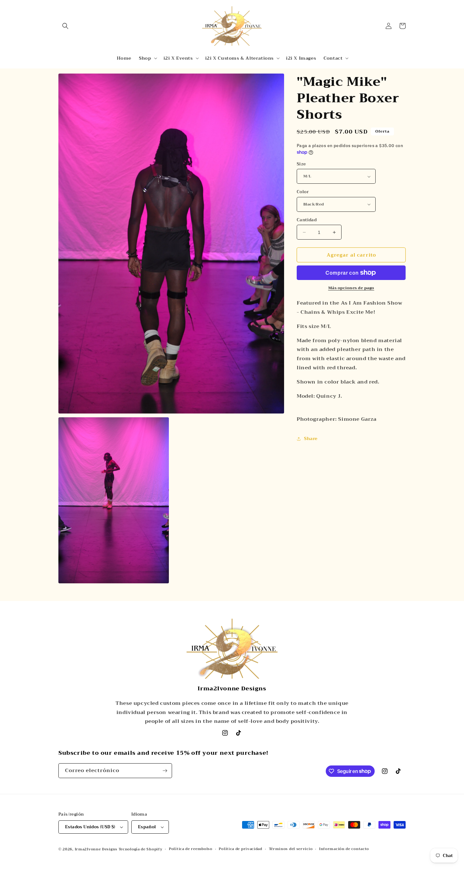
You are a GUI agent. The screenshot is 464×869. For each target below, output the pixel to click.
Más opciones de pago (351, 288)
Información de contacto (344, 849)
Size (301, 164)
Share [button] (311, 438)
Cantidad (307, 220)
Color (303, 192)
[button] (65, 26)
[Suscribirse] (165, 770)
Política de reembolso (190, 849)
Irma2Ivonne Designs (96, 849)
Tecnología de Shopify (141, 849)
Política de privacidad (240, 849)
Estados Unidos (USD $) (90, 826)
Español (147, 826)
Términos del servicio (291, 849)
